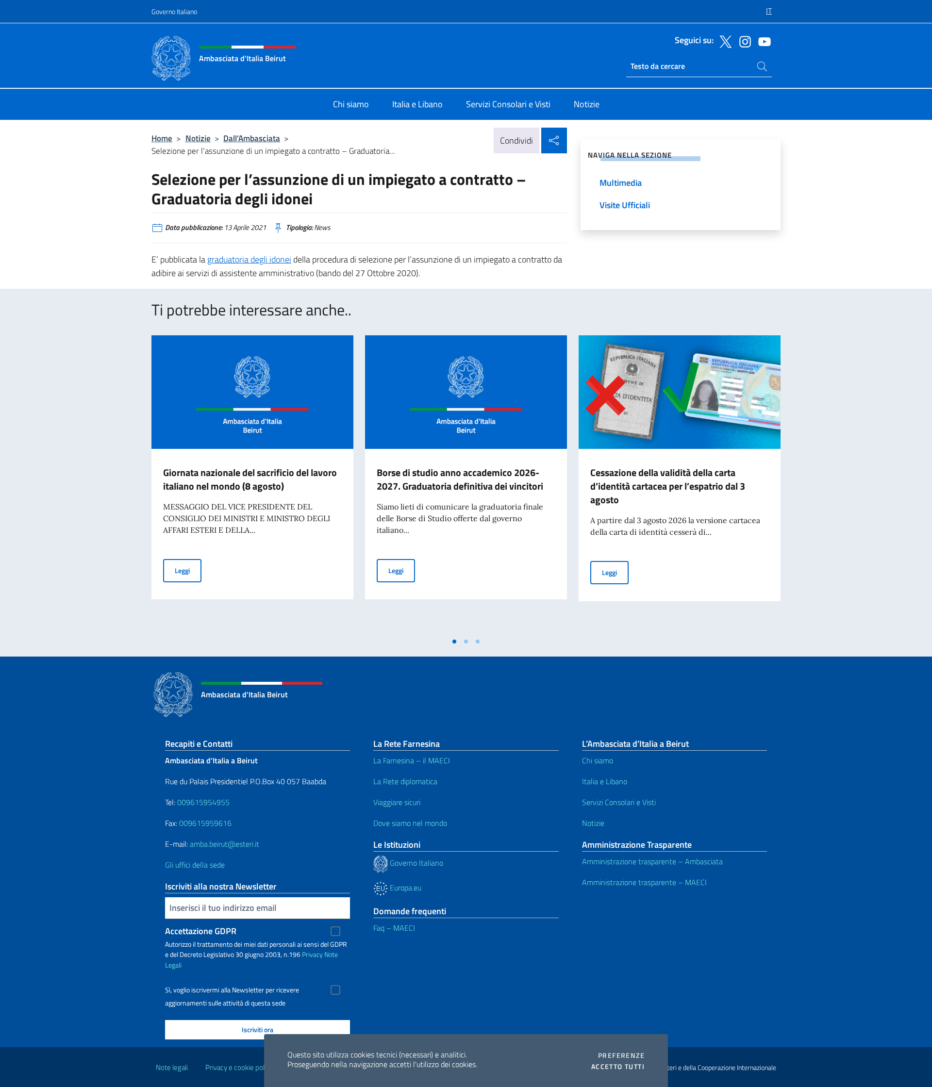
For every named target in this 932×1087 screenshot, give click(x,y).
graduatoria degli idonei (249, 259)
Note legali (172, 1067)
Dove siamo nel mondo (410, 823)
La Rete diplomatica (405, 781)
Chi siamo (597, 760)
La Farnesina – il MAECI (411, 760)
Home (161, 138)
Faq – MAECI (394, 928)
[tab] (454, 641)
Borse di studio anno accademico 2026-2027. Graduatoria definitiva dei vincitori (460, 479)
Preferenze (621, 1055)
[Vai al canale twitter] (723, 41)
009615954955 (203, 802)
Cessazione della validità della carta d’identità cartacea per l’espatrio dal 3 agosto (667, 486)
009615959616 (205, 823)
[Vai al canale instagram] (742, 41)
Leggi (188, 570)
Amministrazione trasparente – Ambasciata (652, 861)
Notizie (198, 138)
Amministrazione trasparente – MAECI (644, 882)
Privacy (312, 954)
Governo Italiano (174, 11)
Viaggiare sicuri (396, 802)
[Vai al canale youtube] (762, 41)
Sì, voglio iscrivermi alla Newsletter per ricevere (232, 990)
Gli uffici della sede (195, 865)
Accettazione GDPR (200, 931)
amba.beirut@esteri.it (224, 844)
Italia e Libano (604, 781)
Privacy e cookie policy (239, 1067)
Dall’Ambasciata (251, 138)
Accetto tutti (618, 1066)
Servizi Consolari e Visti (619, 802)
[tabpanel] (252, 483)
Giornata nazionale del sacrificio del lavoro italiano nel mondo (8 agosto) (250, 479)
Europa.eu (404, 887)
